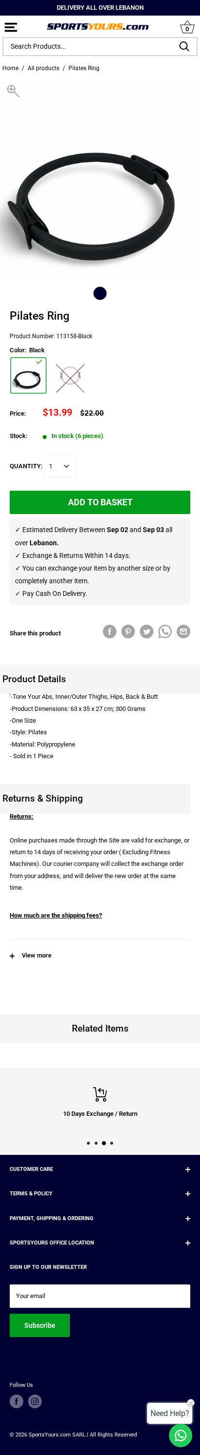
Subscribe (39, 1325)
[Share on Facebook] (110, 631)
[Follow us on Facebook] (16, 1401)
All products (43, 68)
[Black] (28, 375)
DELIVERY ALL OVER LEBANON (100, 7)
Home (10, 68)
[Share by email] (183, 631)
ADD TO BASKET (100, 502)
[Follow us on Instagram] (35, 1401)
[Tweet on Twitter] (146, 631)
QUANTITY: (26, 466)
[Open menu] (10, 28)
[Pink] (69, 375)
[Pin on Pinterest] (128, 631)
